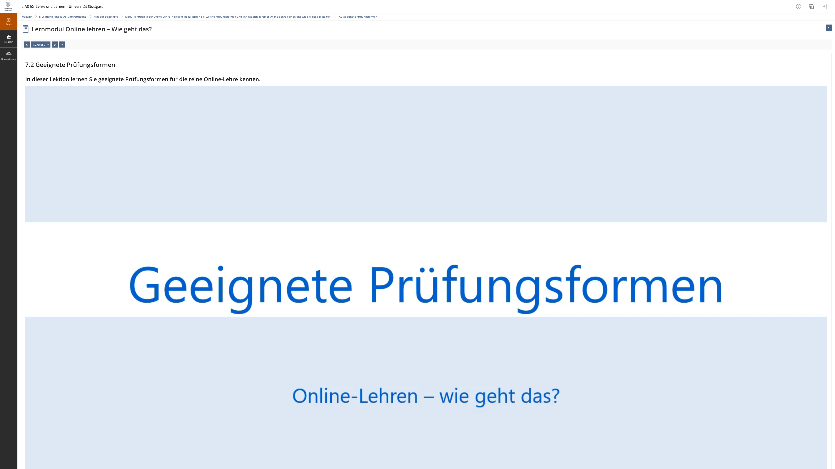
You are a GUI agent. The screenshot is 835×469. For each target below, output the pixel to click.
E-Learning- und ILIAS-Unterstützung (62, 16)
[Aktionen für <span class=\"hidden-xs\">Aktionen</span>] (829, 28)
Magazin (27, 16)
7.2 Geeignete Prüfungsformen (358, 16)
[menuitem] (812, 6)
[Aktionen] (62, 44)
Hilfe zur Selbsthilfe (106, 16)
